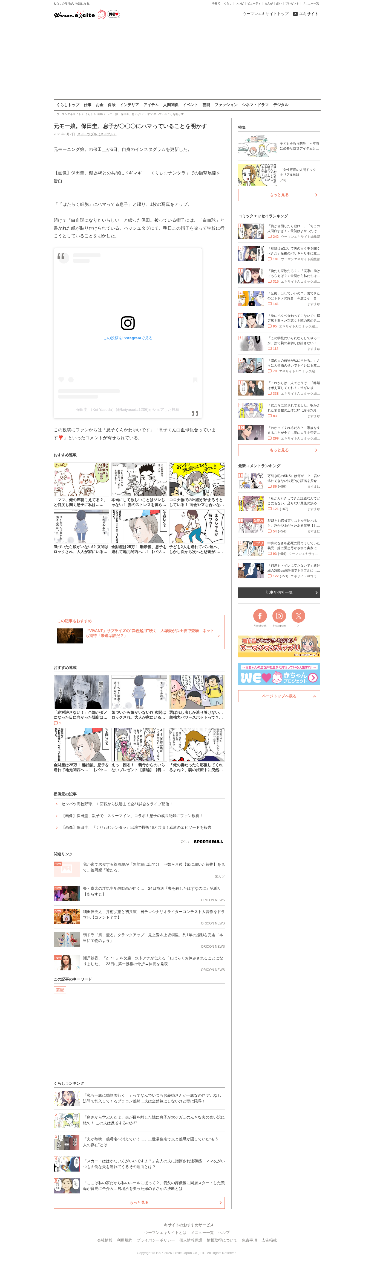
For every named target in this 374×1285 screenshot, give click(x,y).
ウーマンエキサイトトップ (266, 13)
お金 (99, 105)
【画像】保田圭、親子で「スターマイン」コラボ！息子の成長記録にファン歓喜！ (132, 815)
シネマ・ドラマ (255, 105)
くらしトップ (67, 105)
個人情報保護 (190, 1240)
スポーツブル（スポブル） (97, 134)
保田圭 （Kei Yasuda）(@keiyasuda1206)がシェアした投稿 (127, 409)
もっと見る (139, 1202)
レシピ (239, 3)
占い (279, 3)
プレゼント (292, 3)
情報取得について (222, 1240)
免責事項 (249, 1240)
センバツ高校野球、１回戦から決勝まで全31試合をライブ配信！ (117, 804)
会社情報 (105, 1240)
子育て (216, 3)
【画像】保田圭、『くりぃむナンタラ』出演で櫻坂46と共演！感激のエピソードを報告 (136, 827)
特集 (242, 127)
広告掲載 (269, 1240)
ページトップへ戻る (279, 696)
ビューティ (254, 3)
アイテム (151, 105)
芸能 (206, 105)
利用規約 (124, 1240)
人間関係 (171, 105)
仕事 (87, 105)
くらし (228, 3)
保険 (112, 105)
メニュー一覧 (311, 3)
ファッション (226, 105)
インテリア (129, 105)
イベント (190, 105)
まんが (268, 3)
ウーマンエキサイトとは (165, 1232)
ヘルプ (224, 1232)
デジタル (281, 105)
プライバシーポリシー (156, 1240)
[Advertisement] (187, 60)
